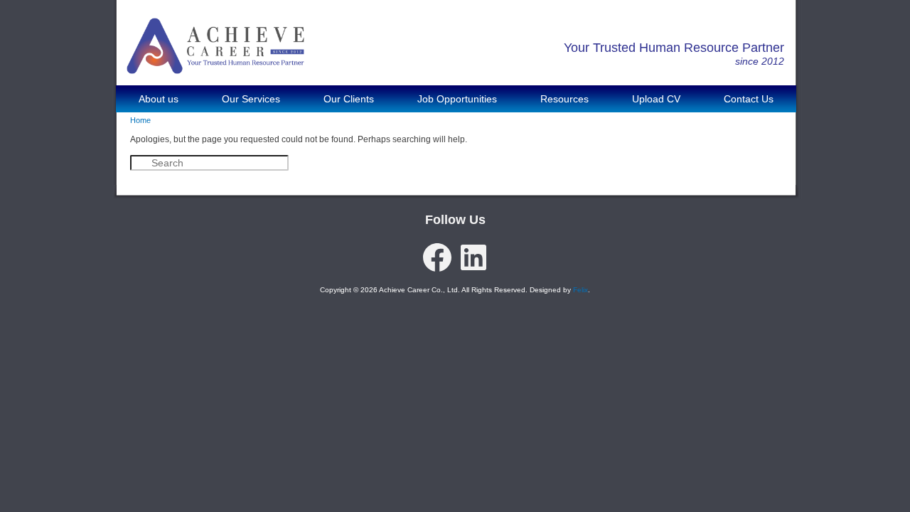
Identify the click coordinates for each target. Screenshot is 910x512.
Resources (564, 99)
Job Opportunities (457, 99)
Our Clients (348, 99)
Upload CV (656, 99)
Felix (580, 290)
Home (140, 120)
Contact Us (749, 99)
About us (158, 99)
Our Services (251, 99)
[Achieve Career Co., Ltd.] (215, 63)
